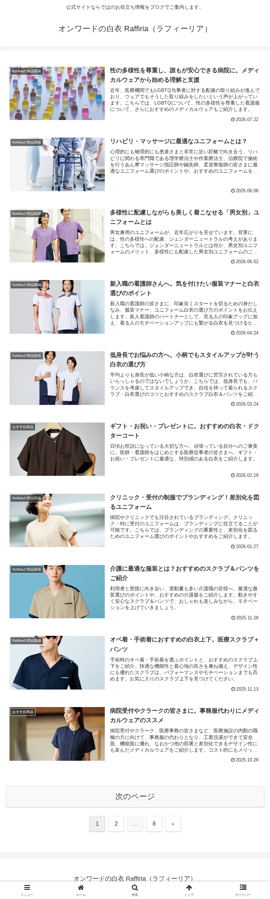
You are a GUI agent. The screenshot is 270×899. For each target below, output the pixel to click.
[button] (249, 878)
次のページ (135, 796)
